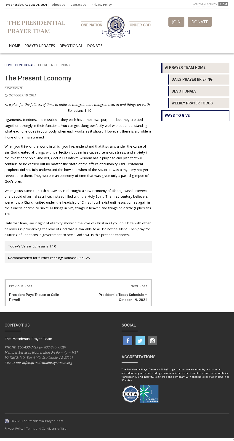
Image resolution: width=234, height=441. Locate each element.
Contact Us (78, 5)
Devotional (71, 45)
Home (14, 45)
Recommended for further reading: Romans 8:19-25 (49, 257)
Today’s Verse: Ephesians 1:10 (32, 246)
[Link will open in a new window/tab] (127, 340)
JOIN (176, 21)
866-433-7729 (28, 347)
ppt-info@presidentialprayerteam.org (44, 362)
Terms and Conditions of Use (46, 428)
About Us (58, 5)
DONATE (199, 21)
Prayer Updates (39, 45)
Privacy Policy (102, 5)
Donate (94, 45)
